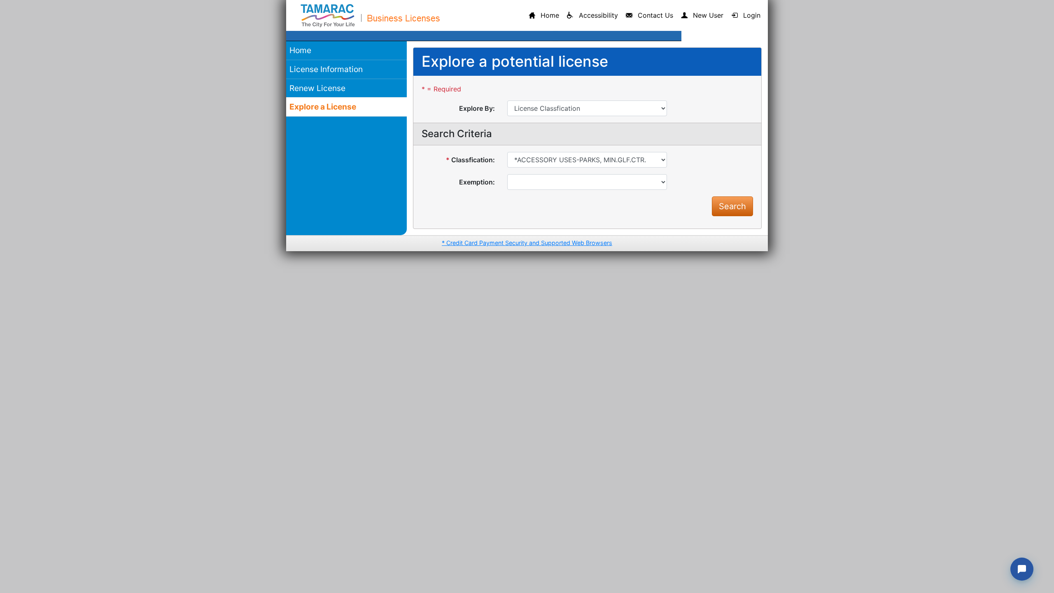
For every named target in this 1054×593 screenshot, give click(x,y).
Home (300, 50)
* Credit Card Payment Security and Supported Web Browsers (527, 242)
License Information (326, 69)
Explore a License (322, 107)
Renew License (317, 88)
